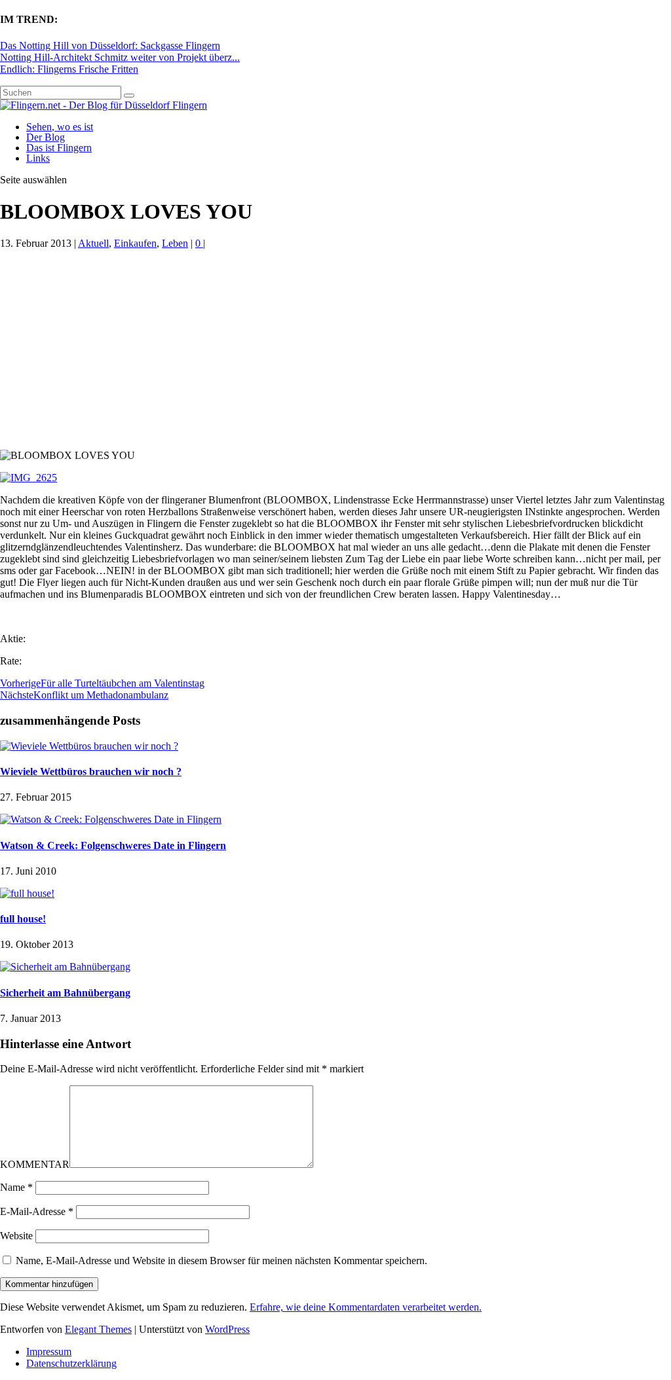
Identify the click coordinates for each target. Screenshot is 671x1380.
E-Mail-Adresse (36, 1211)
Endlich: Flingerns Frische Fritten (69, 69)
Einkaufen (135, 243)
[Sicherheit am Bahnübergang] (65, 966)
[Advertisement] (335, 351)
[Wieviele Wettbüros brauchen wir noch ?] (89, 746)
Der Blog (45, 137)
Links (38, 158)
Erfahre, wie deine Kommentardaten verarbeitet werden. (366, 1307)
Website (16, 1235)
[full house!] (27, 893)
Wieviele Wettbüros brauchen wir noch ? (91, 771)
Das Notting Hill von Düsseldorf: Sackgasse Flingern (110, 45)
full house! (23, 918)
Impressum (48, 1351)
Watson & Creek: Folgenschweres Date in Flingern (113, 845)
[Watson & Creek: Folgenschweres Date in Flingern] (110, 819)
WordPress (227, 1329)
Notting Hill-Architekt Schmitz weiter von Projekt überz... (120, 57)
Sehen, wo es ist (59, 126)
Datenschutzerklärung (71, 1363)
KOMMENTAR (34, 1164)
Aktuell (93, 243)
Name (16, 1187)
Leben (175, 243)
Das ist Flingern (59, 147)
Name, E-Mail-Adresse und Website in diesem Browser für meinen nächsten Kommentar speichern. (221, 1260)
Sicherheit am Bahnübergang (65, 992)
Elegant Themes (98, 1329)
